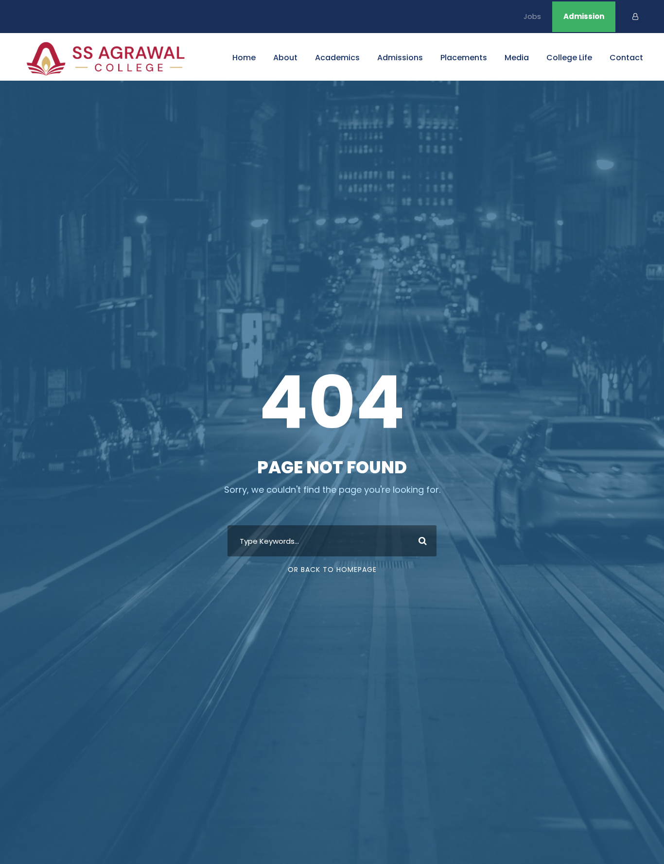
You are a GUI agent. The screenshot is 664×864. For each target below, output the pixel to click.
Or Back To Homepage (332, 569)
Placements (463, 57)
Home (244, 57)
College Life (569, 57)
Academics (337, 57)
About (285, 57)
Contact (626, 57)
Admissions (400, 57)
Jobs (532, 16)
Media (517, 57)
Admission (583, 16)
